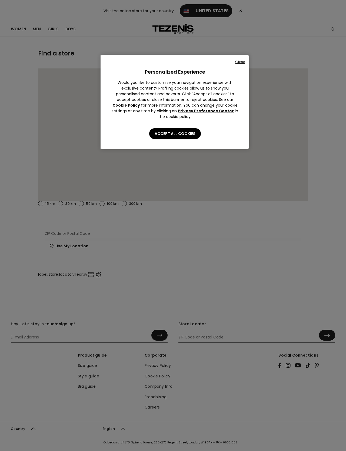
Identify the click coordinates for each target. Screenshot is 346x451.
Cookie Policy (126, 105)
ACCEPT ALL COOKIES (175, 133)
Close (240, 62)
